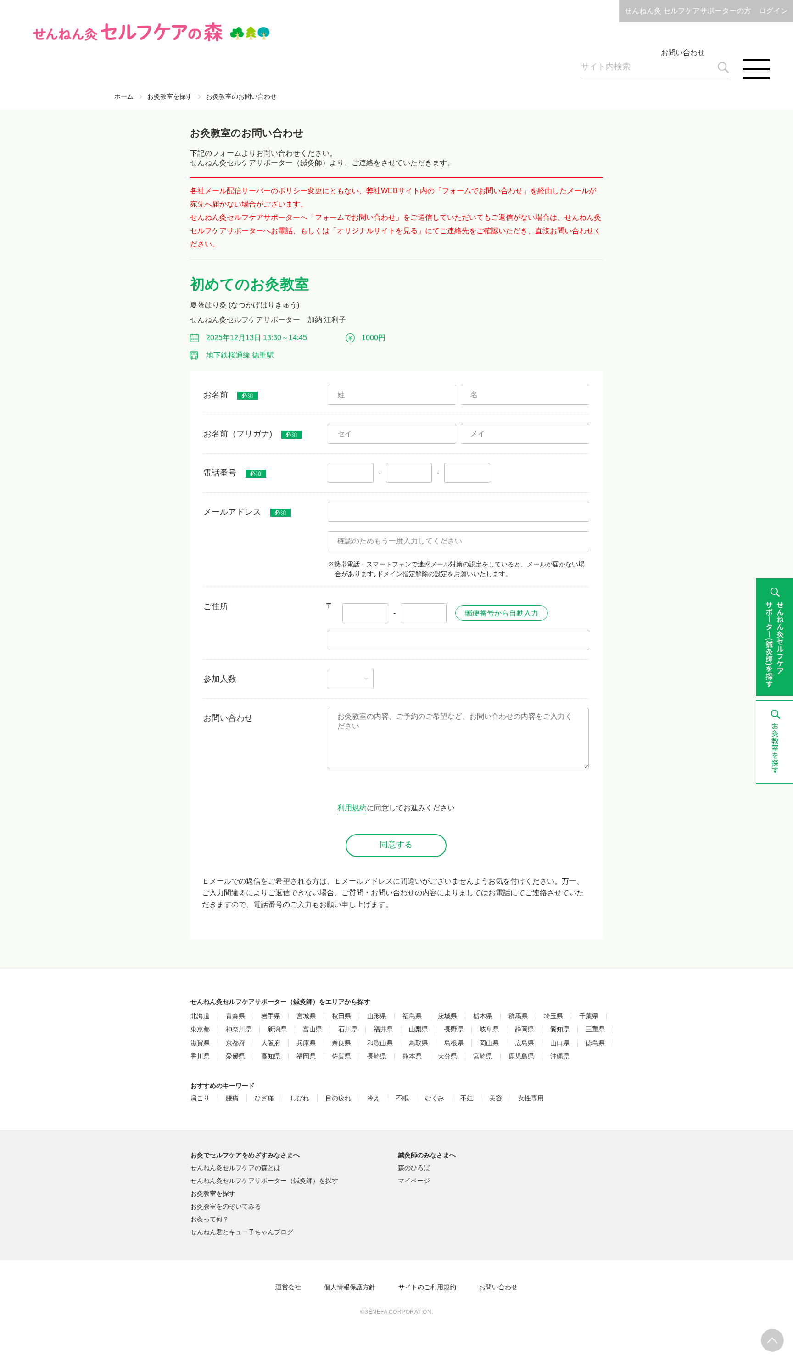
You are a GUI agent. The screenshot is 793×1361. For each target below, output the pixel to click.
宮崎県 (482, 1056)
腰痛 (232, 1098)
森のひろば (414, 1167)
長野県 (454, 1029)
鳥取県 (418, 1043)
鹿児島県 (521, 1056)
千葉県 (588, 1016)
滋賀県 (200, 1043)
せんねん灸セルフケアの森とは (235, 1167)
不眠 (402, 1098)
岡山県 (489, 1043)
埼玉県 (553, 1016)
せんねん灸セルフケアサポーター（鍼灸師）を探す (264, 1180)
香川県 (200, 1056)
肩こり (200, 1098)
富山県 (312, 1029)
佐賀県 (341, 1056)
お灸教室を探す (169, 96)
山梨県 (418, 1029)
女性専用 (531, 1098)
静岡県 (524, 1029)
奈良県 (341, 1043)
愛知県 (560, 1029)
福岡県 (306, 1056)
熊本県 (412, 1056)
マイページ (414, 1180)
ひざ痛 (264, 1098)
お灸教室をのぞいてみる (225, 1206)
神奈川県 (238, 1029)
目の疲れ (338, 1098)
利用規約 (352, 808)
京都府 (235, 1043)
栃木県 (482, 1016)
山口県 (560, 1043)
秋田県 (341, 1016)
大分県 (447, 1056)
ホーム (124, 96)
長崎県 (376, 1056)
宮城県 (306, 1016)
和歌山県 (380, 1043)
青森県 (235, 1016)
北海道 (200, 1016)
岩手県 (270, 1016)
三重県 (595, 1029)
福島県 (412, 1016)
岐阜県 (489, 1029)
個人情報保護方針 (349, 1287)
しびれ (299, 1098)
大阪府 (270, 1043)
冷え (373, 1098)
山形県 (376, 1016)
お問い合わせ (683, 52)
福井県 (383, 1029)
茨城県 (447, 1016)
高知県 (270, 1056)
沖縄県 (560, 1056)
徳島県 (595, 1043)
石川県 (347, 1029)
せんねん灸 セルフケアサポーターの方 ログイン (706, 11)
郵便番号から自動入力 (501, 613)
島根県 (454, 1043)
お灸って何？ (209, 1219)
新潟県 (277, 1029)
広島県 (524, 1043)
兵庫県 (306, 1043)
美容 (495, 1098)
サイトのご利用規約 (427, 1287)
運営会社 (288, 1287)
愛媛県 (235, 1056)
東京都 (200, 1029)
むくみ (434, 1098)
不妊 (466, 1098)
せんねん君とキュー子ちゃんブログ (241, 1232)
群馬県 (518, 1016)
